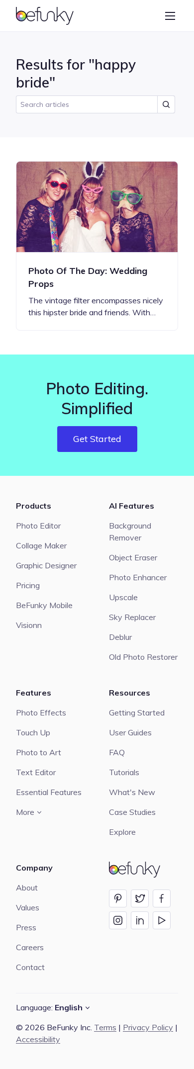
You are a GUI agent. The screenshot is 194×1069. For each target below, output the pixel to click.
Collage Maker (41, 545)
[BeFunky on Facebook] (162, 898)
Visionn (29, 625)
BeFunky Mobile (44, 605)
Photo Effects (41, 712)
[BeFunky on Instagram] (118, 920)
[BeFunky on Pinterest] (118, 898)
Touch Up (33, 732)
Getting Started (137, 712)
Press (26, 927)
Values (27, 907)
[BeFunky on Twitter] (140, 898)
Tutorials (124, 772)
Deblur (120, 637)
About (27, 887)
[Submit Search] (166, 104)
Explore (122, 832)
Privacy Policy (148, 1027)
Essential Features (49, 792)
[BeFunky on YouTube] (162, 920)
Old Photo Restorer (143, 657)
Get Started (97, 439)
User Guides (130, 732)
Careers (30, 947)
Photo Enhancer (138, 577)
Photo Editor (38, 526)
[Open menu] (170, 16)
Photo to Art (38, 752)
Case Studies (132, 812)
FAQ (117, 752)
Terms (105, 1027)
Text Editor (36, 772)
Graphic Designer (46, 565)
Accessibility (38, 1039)
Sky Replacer (132, 617)
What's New (132, 792)
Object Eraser (133, 557)
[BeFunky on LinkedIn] (140, 920)
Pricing (28, 585)
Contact (30, 967)
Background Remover (130, 531)
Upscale (123, 597)
